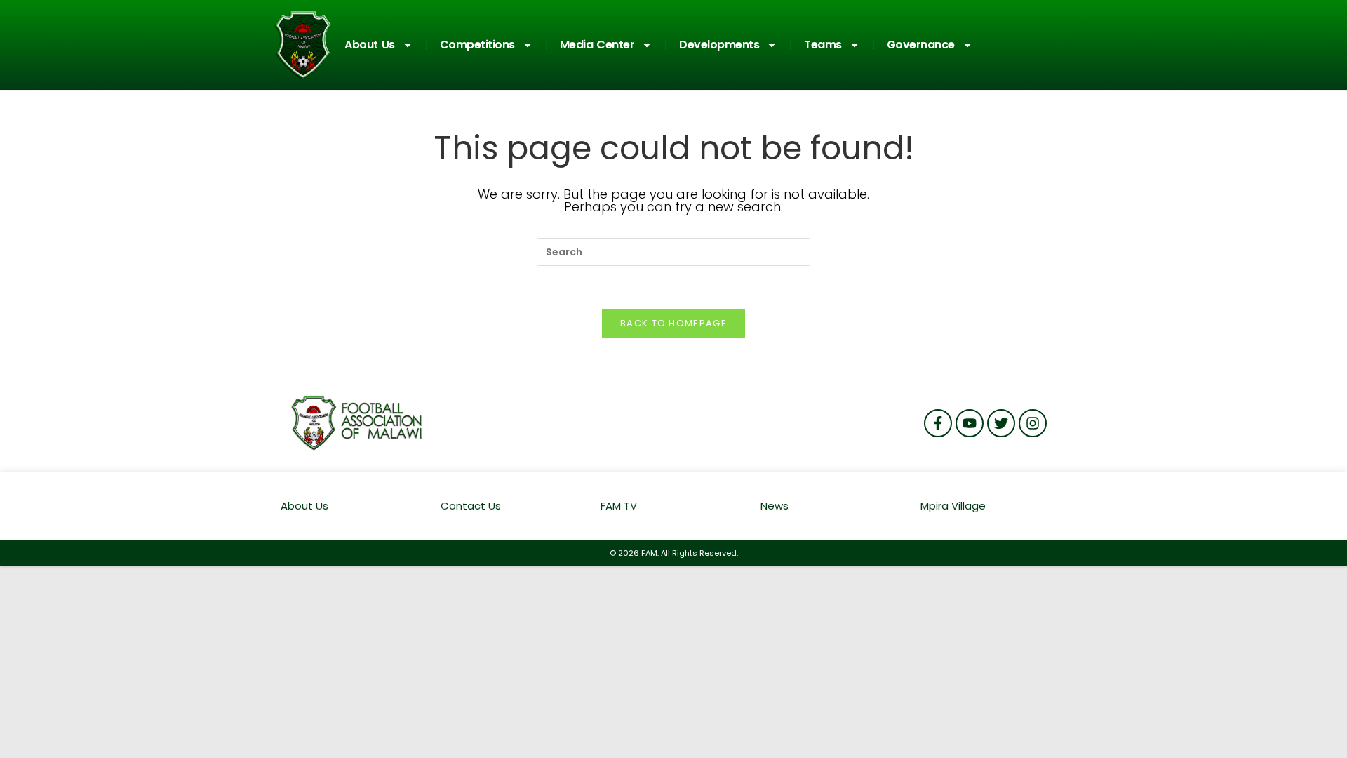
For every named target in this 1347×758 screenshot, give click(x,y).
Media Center (597, 44)
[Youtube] (970, 423)
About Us (369, 44)
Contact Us (471, 505)
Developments (719, 44)
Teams (823, 44)
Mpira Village (953, 505)
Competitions (477, 44)
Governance (921, 44)
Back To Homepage (673, 323)
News (774, 505)
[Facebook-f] (938, 423)
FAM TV (619, 505)
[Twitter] (1001, 423)
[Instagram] (1033, 423)
